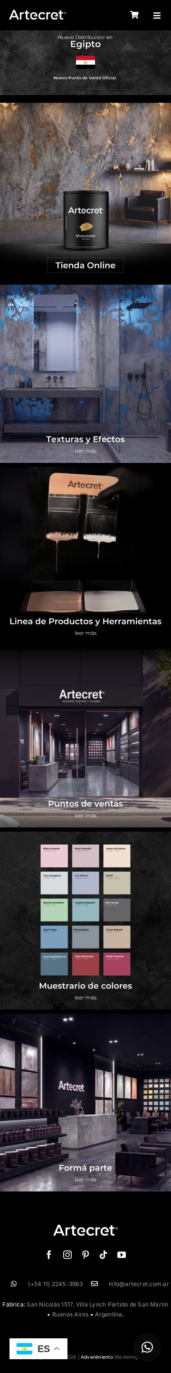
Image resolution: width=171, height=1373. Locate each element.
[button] (147, 1347)
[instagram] (67, 1254)
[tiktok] (103, 1254)
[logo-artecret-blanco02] (37, 13)
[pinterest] (85, 1254)
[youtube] (121, 1254)
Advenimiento (97, 1357)
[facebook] (49, 1254)
